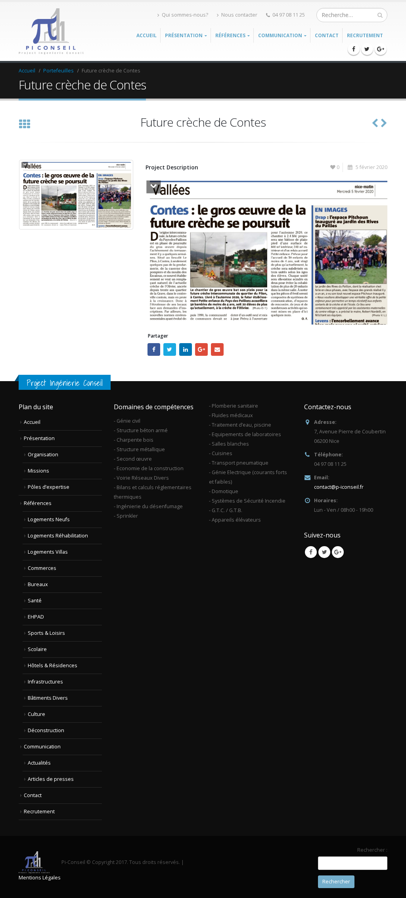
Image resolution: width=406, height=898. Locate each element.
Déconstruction (46, 730)
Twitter (169, 349)
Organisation (43, 454)
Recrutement (365, 35)
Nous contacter (239, 14)
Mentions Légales (40, 877)
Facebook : (153, 349)
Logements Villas (48, 552)
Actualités (39, 762)
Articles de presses (51, 779)
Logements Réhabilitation (58, 535)
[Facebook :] (354, 49)
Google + (201, 349)
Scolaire (37, 649)
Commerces (42, 568)
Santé (35, 600)
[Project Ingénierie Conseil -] (52, 31)
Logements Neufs (49, 519)
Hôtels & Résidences (52, 665)
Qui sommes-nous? (185, 14)
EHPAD (36, 616)
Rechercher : (372, 850)
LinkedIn (185, 349)
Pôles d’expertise (48, 487)
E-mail (217, 349)
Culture (36, 714)
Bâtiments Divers (48, 698)
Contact (327, 35)
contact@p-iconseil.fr (339, 487)
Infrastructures (45, 681)
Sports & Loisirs (46, 633)
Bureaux (38, 584)
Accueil (146, 35)
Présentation (39, 438)
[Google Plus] (381, 49)
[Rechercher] (380, 15)
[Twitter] (367, 49)
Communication (42, 746)
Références (38, 503)
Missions (38, 470)
